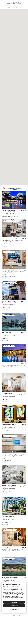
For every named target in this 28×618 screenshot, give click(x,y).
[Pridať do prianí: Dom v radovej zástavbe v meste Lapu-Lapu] (24, 221)
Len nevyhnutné (14, 605)
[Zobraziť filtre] (25, 2)
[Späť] (3, 2)
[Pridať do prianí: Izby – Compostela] (24, 314)
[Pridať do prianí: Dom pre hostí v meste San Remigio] (24, 559)
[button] (10, 216)
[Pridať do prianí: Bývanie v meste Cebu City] (24, 283)
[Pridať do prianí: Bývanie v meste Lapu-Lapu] (24, 192)
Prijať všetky (14, 602)
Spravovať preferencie (14, 609)
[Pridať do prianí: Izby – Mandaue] (24, 530)
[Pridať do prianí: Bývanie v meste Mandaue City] (24, 252)
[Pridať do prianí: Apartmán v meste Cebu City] (24, 406)
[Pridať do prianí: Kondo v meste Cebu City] (24, 375)
